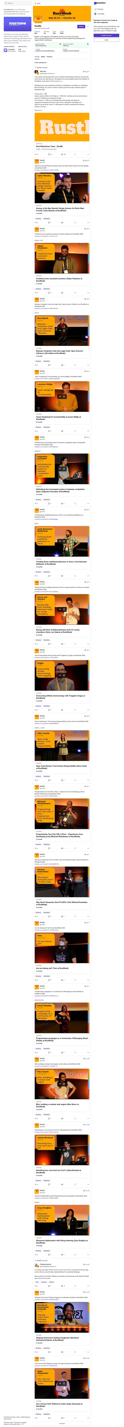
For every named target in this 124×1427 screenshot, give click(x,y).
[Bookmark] (75, 154)
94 (45, 33)
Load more (62, 1423)
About (14, 1417)
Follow (81, 26)
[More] (88, 154)
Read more (38, 110)
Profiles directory (25, 1417)
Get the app (17, 1422)
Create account (106, 35)
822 (36, 33)
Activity (37, 57)
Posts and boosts (40, 62)
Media (43, 57)
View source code (15, 1424)
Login (106, 40)
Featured (49, 57)
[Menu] (87, 26)
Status (18, 1417)
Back (38, 3)
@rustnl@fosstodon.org (41, 28)
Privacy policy (7, 1418)
